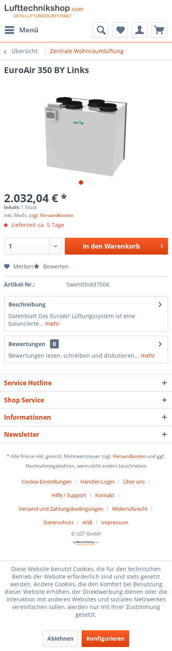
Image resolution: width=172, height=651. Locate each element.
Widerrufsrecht (130, 508)
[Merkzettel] (120, 30)
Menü (28, 29)
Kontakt (104, 495)
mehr (52, 323)
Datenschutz (59, 522)
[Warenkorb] (159, 30)
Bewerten (55, 266)
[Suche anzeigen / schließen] (100, 30)
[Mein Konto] (140, 30)
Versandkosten (129, 456)
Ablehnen (60, 638)
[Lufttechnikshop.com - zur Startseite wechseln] (44, 11)
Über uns (134, 481)
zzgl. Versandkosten (51, 215)
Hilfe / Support (69, 495)
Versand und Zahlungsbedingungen (60, 508)
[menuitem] (21, 30)
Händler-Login (97, 481)
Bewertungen (26, 344)
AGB (87, 522)
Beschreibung (27, 304)
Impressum (114, 522)
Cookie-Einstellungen (47, 481)
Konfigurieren (105, 638)
